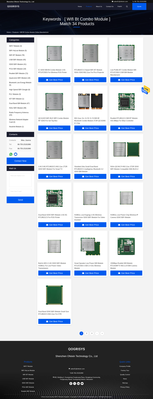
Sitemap (125, 383)
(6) (19, 90)
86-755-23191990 (140, 1)
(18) (19, 78)
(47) (19, 103)
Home (80, 6)
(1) (16, 99)
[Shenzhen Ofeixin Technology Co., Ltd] (13, 6)
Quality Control (125, 374)
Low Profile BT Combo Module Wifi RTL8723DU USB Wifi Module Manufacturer (123, 72)
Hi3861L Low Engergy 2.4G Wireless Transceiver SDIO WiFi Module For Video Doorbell (89, 217)
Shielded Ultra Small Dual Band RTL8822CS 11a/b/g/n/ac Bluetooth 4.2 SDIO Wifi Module (88, 169)
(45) (17, 60)
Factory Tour (125, 370)
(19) (17, 69)
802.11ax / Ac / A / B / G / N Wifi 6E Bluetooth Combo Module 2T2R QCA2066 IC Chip (90, 120)
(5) (18, 50)
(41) (17, 64)
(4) (15, 46)
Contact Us (109, 6)
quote (139, 6)
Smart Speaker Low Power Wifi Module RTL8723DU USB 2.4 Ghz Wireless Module (88, 265)
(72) (18, 73)
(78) (16, 55)
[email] (15, 154)
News (125, 379)
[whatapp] (11, 154)
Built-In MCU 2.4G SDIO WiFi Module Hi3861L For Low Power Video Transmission (52, 265)
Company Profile (124, 366)
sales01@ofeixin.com (121, 1)
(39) (17, 108)
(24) (19, 114)
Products (89, 6)
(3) (15, 94)
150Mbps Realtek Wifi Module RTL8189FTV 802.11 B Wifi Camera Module (123, 265)
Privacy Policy (124, 387)
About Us (99, 6)
